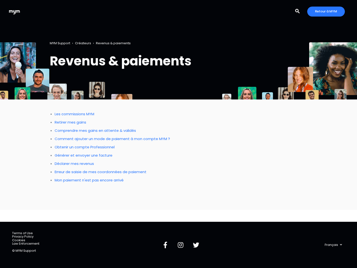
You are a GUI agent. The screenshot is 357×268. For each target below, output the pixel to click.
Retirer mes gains (70, 122)
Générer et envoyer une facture (83, 155)
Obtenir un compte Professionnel (85, 147)
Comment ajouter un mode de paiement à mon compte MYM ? (112, 138)
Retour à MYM (326, 11)
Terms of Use (22, 233)
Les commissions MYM (74, 113)
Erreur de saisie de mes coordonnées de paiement (100, 171)
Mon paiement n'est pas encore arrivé (89, 180)
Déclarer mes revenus (74, 163)
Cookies (18, 240)
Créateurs (83, 43)
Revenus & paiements (113, 43)
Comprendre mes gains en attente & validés (95, 130)
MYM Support (60, 43)
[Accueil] (14, 11)
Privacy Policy (23, 236)
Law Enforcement (25, 243)
